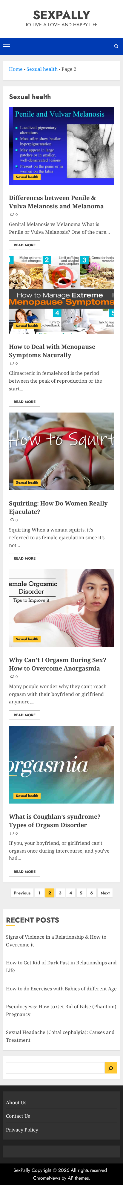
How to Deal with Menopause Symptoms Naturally (52, 351)
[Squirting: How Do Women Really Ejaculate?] (61, 451)
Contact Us (18, 1116)
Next (105, 893)
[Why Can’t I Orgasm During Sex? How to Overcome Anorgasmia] (61, 608)
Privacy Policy (22, 1129)
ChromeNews (46, 1178)
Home (16, 69)
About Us (16, 1102)
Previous (22, 893)
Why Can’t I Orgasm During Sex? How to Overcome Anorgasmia (57, 664)
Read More (25, 245)
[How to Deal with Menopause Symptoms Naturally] (61, 295)
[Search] (111, 1067)
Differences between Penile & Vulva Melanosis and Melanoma (56, 202)
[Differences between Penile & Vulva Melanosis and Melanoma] (61, 146)
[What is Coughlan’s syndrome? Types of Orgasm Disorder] (61, 765)
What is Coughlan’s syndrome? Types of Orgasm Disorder (55, 821)
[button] (6, 46)
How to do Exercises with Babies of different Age (61, 988)
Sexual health (42, 69)
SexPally (61, 15)
